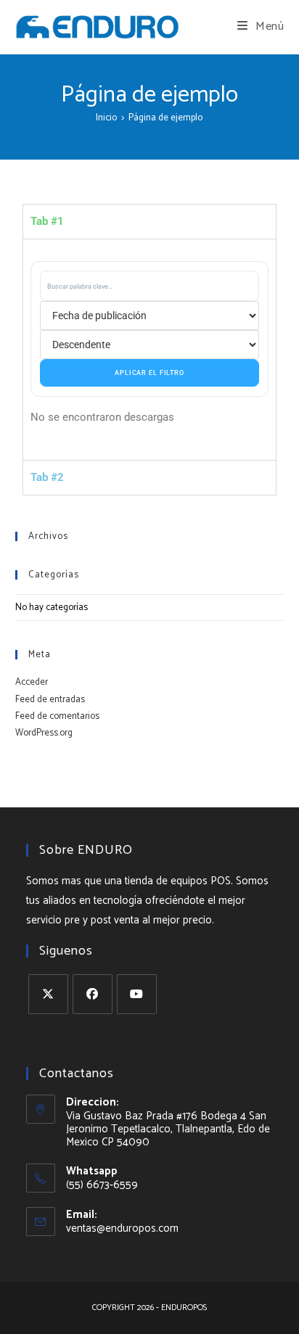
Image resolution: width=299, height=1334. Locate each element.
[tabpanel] (149, 349)
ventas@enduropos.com (122, 1228)
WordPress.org (44, 733)
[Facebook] (92, 994)
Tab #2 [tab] (47, 477)
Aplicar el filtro (149, 372)
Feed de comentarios (57, 716)
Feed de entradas (50, 699)
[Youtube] (137, 994)
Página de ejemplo (165, 117)
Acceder (31, 682)
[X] (48, 994)
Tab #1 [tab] (47, 221)
